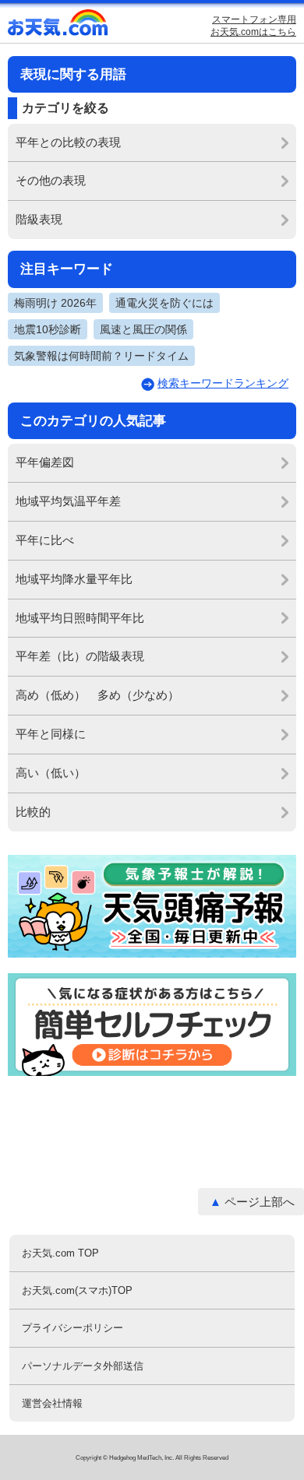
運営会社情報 (52, 1403)
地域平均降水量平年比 (74, 578)
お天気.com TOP (60, 1253)
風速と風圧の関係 (143, 329)
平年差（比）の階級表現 (80, 656)
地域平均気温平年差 (68, 501)
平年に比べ (45, 540)
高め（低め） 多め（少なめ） (97, 694)
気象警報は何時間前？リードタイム (101, 356)
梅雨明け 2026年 (55, 303)
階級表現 (39, 219)
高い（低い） (51, 772)
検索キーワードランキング (222, 383)
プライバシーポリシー (72, 1328)
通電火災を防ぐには (164, 303)
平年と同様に (51, 733)
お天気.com (58, 26)
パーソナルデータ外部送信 (82, 1366)
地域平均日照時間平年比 (80, 617)
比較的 (33, 811)
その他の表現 (51, 180)
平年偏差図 (45, 462)
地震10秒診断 (47, 329)
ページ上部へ (259, 1201)
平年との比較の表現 (68, 142)
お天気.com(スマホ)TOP (77, 1290)
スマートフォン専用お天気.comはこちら (253, 25)
